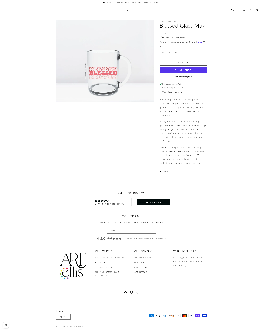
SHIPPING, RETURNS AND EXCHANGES (107, 274)
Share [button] (165, 171)
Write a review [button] (153, 202)
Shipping (163, 37)
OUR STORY (139, 262)
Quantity (163, 47)
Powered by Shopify (75, 326)
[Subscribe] (153, 230)
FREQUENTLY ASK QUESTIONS (109, 257)
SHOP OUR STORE (142, 257)
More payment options (183, 77)
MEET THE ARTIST (142, 267)
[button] (6, 10)
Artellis (65, 326)
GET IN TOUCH (141, 272)
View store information (172, 92)
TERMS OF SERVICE (104, 267)
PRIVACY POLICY (103, 262)
